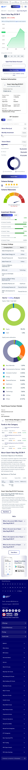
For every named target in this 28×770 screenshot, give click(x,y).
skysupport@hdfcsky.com (12, 601)
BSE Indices (5, 652)
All (3, 584)
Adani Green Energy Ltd (8, 254)
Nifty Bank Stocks (7, 686)
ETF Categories (6, 733)
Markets (5, 643)
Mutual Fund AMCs (7, 723)
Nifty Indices (6, 648)
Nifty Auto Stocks (7, 695)
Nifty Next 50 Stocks (8, 671)
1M (8, 56)
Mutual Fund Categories (8, 728)
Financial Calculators (8, 719)
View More (14, 552)
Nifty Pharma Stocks (8, 709)
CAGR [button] (15, 215)
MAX (22, 56)
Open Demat (16, 6)
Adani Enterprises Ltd (8, 250)
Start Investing (14, 70)
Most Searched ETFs (8, 738)
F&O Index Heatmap (7, 752)
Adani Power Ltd (6, 261)
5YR (18, 56)
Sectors (5, 662)
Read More (6, 511)
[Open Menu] (25, 6)
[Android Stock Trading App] (19, 566)
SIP (3, 119)
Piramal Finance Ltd (7, 258)
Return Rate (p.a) (7, 128)
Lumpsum (9, 119)
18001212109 (15, 604)
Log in (16, 21)
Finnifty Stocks (6, 700)
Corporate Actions (7, 714)
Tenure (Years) (6, 141)
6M (11, 56)
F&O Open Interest (7, 747)
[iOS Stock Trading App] (19, 570)
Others (20, 591)
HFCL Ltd (4, 270)
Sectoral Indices (7, 657)
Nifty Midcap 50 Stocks (8, 676)
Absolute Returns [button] (7, 215)
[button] (14, 522)
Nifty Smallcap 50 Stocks (9, 681)
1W (5, 56)
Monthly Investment (8, 132)
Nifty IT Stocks (6, 690)
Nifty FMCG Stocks (7, 704)
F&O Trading (6, 742)
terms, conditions (16, 73)
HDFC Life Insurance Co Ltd (8, 291)
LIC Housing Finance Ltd (8, 287)
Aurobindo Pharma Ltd (8, 283)
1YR (15, 56)
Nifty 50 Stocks (6, 667)
